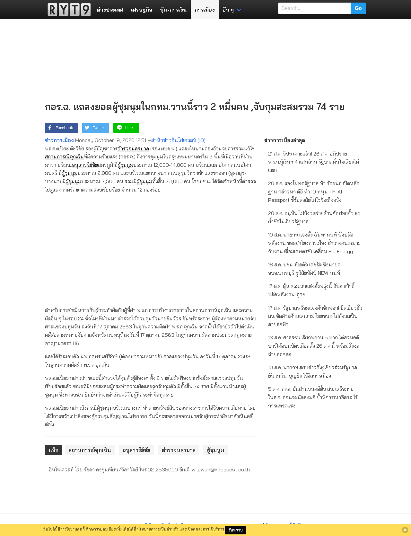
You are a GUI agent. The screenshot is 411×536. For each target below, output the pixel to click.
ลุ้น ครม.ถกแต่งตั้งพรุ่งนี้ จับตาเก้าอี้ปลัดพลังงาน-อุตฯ (311, 290)
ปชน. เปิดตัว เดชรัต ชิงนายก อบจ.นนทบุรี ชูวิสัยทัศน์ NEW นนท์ (304, 268)
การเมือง (205, 9)
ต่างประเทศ (110, 9)
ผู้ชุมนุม (125, 165)
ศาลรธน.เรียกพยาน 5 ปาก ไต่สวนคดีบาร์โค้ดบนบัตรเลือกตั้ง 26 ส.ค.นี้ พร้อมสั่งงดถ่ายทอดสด (313, 345)
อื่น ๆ (228, 9)
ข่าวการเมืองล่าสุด (284, 140)
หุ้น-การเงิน (173, 9)
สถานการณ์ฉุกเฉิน (64, 156)
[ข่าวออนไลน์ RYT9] (67, 9)
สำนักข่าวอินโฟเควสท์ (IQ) (178, 140)
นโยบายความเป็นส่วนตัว (158, 529)
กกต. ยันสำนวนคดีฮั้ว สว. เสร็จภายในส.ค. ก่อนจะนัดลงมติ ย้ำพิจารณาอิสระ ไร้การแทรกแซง (312, 397)
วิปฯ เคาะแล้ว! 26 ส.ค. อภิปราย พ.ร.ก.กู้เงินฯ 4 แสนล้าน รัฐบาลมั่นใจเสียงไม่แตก (313, 161)
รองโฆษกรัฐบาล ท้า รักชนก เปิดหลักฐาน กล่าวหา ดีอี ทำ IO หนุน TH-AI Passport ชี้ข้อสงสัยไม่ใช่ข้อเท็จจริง (313, 191)
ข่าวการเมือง (59, 140)
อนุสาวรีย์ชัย (85, 165)
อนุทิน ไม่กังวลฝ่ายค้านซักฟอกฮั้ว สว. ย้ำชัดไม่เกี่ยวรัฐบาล (315, 217)
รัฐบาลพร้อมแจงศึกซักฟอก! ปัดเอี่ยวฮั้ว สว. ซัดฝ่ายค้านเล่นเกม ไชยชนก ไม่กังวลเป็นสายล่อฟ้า (315, 316)
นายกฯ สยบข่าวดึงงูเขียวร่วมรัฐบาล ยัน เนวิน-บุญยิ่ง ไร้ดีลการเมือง (312, 371)
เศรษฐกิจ (141, 9)
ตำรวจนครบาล (133, 148)
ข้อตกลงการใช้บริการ (206, 529)
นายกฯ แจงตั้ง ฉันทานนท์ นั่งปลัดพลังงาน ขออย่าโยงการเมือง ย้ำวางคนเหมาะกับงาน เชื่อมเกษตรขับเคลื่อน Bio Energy (314, 242)
